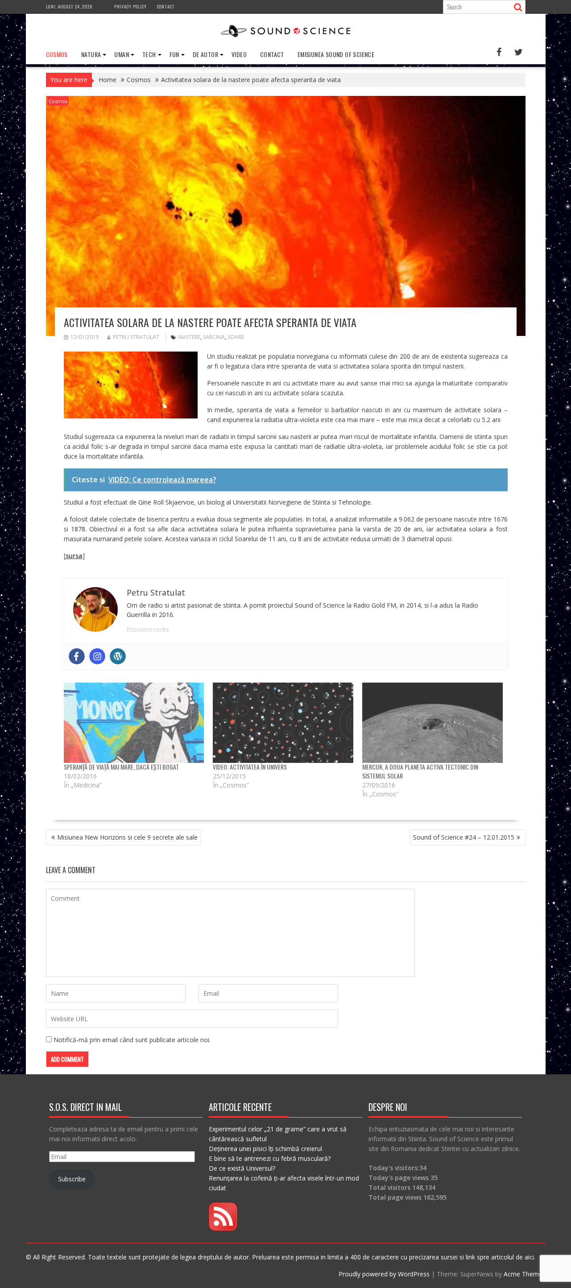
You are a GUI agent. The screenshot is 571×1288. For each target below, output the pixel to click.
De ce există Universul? (242, 1168)
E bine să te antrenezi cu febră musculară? (270, 1158)
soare (236, 337)
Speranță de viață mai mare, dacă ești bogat (121, 766)
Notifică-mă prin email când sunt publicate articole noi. (132, 1039)
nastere (189, 337)
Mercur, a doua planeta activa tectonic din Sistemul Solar (420, 771)
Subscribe (72, 1179)
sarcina (214, 337)
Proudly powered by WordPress (384, 1274)
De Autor (205, 54)
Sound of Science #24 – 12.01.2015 (463, 837)
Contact (166, 6)
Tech (149, 54)
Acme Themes (525, 1274)
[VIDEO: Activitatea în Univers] (283, 723)
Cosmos (57, 54)
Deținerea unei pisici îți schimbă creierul (265, 1148)
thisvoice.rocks (148, 629)
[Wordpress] (118, 656)
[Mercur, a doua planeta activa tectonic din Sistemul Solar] (432, 723)
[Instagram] (97, 656)
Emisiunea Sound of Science (336, 54)
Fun (174, 54)
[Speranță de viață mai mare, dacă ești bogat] (134, 723)
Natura (91, 54)
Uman (121, 54)
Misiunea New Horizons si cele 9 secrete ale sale (127, 837)
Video (239, 54)
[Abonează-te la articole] (223, 1228)
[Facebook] (77, 656)
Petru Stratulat (136, 337)
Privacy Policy (130, 6)
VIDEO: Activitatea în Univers (250, 766)
